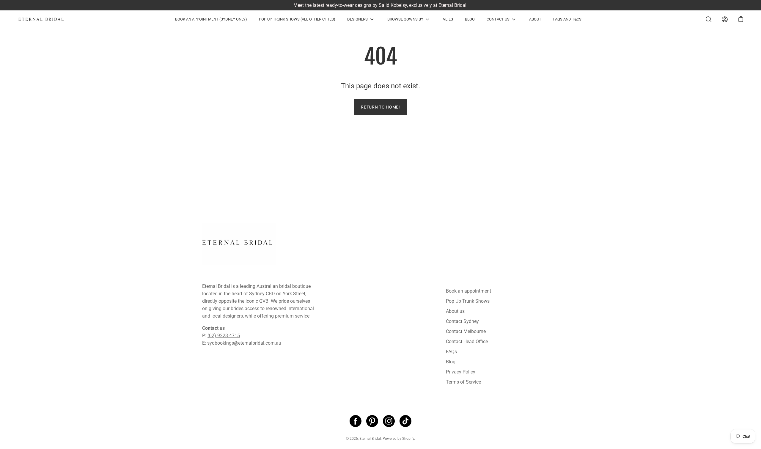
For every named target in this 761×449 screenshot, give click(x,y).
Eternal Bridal (370, 439)
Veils (448, 19)
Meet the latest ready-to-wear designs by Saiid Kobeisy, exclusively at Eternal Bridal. (380, 5)
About (535, 19)
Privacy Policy (460, 372)
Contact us (498, 19)
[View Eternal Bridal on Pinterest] (372, 421)
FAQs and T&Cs (567, 19)
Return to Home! (380, 107)
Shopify (408, 439)
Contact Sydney (462, 321)
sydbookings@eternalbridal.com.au (244, 343)
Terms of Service (463, 382)
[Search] (708, 19)
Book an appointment (468, 291)
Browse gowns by (405, 19)
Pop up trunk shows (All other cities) (297, 19)
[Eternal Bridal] (46, 19)
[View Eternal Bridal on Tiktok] (405, 421)
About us (455, 311)
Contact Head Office (467, 341)
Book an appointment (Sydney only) (211, 19)
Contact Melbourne (466, 331)
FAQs (451, 351)
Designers (357, 19)
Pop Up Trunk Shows (468, 301)
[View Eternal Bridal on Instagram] (389, 421)
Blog (470, 19)
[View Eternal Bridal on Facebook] (355, 421)
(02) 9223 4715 (223, 335)
